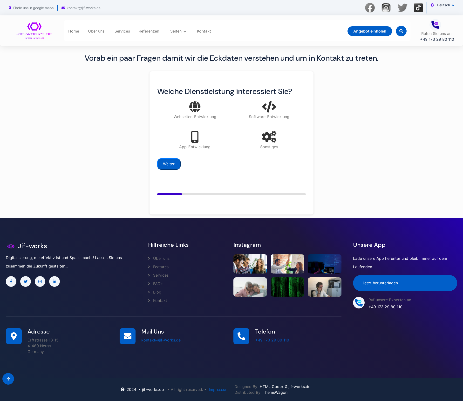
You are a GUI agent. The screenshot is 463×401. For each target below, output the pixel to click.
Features (160, 266)
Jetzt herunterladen (380, 283)
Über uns (96, 31)
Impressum (219, 389)
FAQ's (157, 283)
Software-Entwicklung (269, 116)
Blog (156, 292)
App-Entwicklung (195, 146)
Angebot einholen (369, 31)
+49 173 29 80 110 (272, 340)
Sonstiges (269, 146)
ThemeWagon (274, 392)
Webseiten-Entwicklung (195, 116)
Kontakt (204, 31)
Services (122, 31)
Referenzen (149, 31)
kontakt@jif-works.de (84, 8)
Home (73, 31)
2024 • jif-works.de (146, 389)
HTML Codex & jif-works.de (284, 386)
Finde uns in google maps (33, 8)
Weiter (169, 163)
